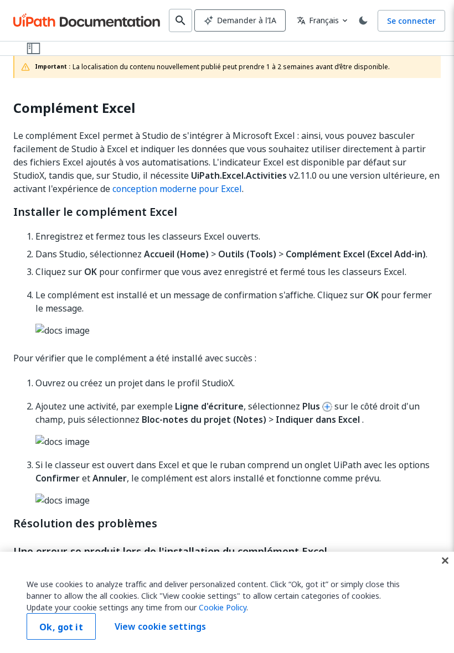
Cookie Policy (222, 607)
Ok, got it (61, 627)
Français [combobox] (318, 20)
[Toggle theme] (363, 20)
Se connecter (411, 21)
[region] (227, 602)
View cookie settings (160, 626)
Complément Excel (74, 108)
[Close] (445, 560)
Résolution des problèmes (85, 523)
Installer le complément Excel (95, 212)
